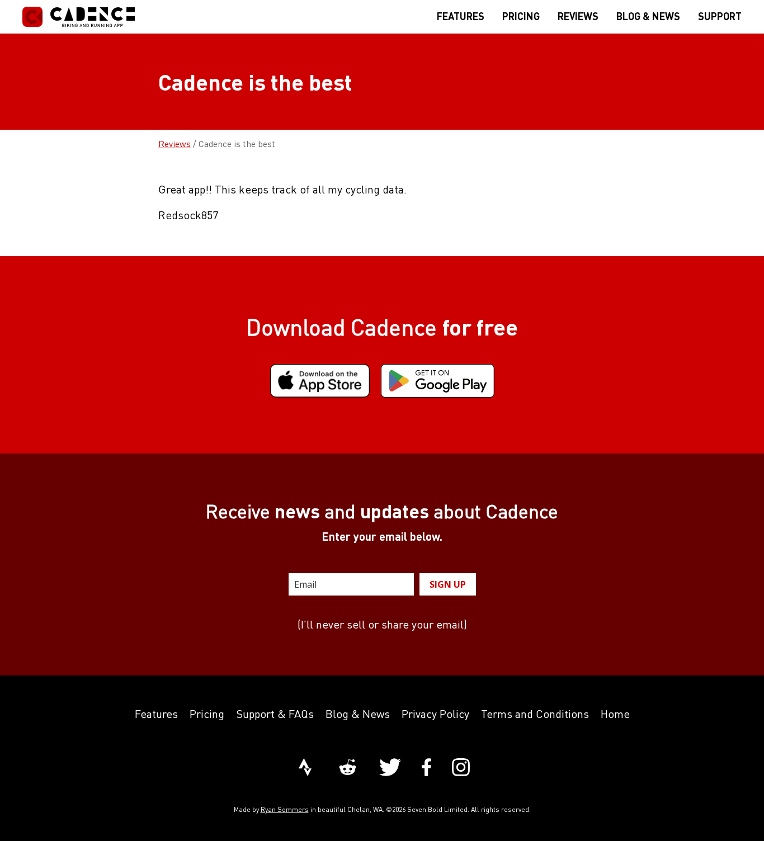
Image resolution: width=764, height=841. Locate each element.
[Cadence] (78, 17)
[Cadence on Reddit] (347, 768)
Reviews (174, 143)
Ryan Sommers (285, 809)
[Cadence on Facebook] (426, 768)
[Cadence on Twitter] (390, 768)
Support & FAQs (275, 714)
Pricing (207, 714)
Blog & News (358, 714)
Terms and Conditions (535, 714)
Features (156, 714)
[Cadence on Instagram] (461, 768)
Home (615, 714)
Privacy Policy (435, 714)
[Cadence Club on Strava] (305, 768)
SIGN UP (448, 584)
